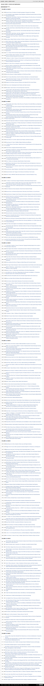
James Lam (23, 331)
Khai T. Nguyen (15, 171)
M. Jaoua (16, 245)
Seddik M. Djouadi (9, 299)
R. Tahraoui (16, 58)
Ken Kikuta (18, 39)
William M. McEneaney (10, 415)
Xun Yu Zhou (18, 239)
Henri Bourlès (8, 343)
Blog (21, 684)
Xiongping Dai (8, 291)
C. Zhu (7, 532)
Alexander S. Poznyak (26, 624)
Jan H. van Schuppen (15, 434)
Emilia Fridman (8, 33)
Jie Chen (7, 89)
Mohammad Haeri (18, 117)
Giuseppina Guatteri (9, 486)
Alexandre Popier (21, 424)
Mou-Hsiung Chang (9, 600)
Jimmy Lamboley (9, 262)
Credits (9, 684)
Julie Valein (18, 33)
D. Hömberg (8, 313)
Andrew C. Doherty (24, 418)
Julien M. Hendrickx (16, 54)
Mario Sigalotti (13, 223)
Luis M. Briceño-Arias (14, 288)
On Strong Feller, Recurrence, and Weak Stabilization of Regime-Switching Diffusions (25, 532)
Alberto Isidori (8, 304)
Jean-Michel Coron (9, 97)
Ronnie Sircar (12, 467)
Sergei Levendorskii (17, 460)
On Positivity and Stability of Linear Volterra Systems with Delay (24, 524)
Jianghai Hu (8, 82)
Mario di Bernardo (9, 109)
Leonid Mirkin (8, 386)
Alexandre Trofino (31, 470)
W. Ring (19, 313)
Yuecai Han (8, 106)
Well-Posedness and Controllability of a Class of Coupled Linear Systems (28, 421)
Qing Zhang (14, 328)
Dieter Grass (21, 182)
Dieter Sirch (17, 507)
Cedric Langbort (8, 679)
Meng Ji (13, 654)
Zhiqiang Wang (20, 272)
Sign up (42, 1)
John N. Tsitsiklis (22, 54)
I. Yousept (11, 575)
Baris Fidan (25, 660)
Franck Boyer (8, 70)
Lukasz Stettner (14, 17)
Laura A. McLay (13, 345)
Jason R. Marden (8, 676)
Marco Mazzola (13, 256)
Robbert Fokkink (13, 39)
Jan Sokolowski (14, 191)
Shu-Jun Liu (8, 326)
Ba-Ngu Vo (15, 367)
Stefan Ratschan (9, 125)
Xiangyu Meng (12, 331)
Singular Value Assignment (23, 381)
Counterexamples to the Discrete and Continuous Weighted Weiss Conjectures (24, 410)
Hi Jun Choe (14, 454)
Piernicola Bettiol (9, 157)
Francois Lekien (8, 674)
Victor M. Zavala (8, 76)
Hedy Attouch (8, 288)
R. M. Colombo (8, 535)
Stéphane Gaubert (15, 95)
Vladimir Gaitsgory (9, 391)
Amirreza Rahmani (8, 654)
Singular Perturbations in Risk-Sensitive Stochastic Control (26, 180)
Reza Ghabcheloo (8, 662)
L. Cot (7, 475)
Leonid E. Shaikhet (9, 136)
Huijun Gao (8, 331)
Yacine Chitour (8, 223)
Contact (5, 684)
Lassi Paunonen (8, 169)
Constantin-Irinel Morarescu (14, 646)
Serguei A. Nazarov (13, 209)
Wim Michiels (8, 581)
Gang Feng (19, 128)
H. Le (7, 52)
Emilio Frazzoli (26, 285)
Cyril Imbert (19, 318)
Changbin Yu (7, 660)
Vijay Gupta (13, 679)
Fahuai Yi (19, 621)
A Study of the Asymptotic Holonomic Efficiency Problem (25, 619)
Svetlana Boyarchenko (10, 460)
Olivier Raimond (14, 163)
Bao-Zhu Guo (13, 185)
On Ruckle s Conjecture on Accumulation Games (29, 39)
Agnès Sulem (14, 253)
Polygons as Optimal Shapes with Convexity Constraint (26, 262)
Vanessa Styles (20, 456)
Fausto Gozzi (19, 19)
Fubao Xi (13, 142)
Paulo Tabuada (13, 573)
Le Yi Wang (18, 122)
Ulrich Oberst (13, 343)
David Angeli (7, 638)
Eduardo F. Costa (9, 250)
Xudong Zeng (13, 258)
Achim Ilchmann (8, 165)
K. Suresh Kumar (13, 180)
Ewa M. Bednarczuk (9, 188)
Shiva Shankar (21, 155)
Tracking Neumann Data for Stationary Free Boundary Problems (29, 248)
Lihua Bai (7, 27)
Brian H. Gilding (16, 605)
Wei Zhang (12, 82)
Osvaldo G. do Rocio (9, 614)
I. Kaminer (36, 662)
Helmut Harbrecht (14, 248)
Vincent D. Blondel (9, 54)
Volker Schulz (14, 402)
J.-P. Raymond (10, 475)
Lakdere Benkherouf (9, 578)
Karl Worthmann (24, 22)
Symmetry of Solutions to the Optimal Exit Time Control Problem (25, 82)
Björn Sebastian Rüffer (17, 231)
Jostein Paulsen (12, 27)
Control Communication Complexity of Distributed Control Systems (23, 500)
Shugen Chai (8, 185)
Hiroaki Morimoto (9, 194)
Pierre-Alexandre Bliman (14, 638)
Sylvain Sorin (22, 388)
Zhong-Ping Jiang (14, 128)
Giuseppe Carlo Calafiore (10, 364)
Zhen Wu (16, 106)
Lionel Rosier (21, 97)
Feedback (27, 684)
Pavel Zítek (18, 581)
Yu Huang (12, 291)
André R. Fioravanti (24, 557)
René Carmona (8, 357)
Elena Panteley (18, 518)
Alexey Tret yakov (15, 336)
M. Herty (16, 535)
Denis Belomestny (9, 323)
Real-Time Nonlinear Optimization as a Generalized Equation (27, 76)
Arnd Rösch (13, 507)
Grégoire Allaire (8, 68)
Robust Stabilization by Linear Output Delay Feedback (31, 400)
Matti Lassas (20, 586)
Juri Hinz (16, 357)
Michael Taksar (8, 258)
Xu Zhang (13, 359)
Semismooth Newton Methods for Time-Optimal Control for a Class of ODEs (28, 218)
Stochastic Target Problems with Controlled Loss (29, 275)
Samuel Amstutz (8, 225)
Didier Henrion (28, 581)
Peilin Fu (10, 89)
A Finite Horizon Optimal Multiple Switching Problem (33, 424)
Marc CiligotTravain (15, 225)
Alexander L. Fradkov (15, 563)
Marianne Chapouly (9, 484)
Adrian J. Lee (8, 345)
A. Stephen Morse (15, 671)
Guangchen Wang (14, 348)
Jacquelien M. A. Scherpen (15, 149)
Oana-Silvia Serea (9, 397)
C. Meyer (12, 313)
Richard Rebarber (21, 565)
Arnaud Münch (14, 68)
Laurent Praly (13, 304)
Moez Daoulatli (8, 60)
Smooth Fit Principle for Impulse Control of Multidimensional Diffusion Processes (27, 560)
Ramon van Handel (9, 278)
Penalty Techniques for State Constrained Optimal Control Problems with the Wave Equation (26, 264)
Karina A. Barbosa (25, 470)
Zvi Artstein (8, 25)
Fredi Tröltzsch (14, 570)
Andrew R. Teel (24, 518)
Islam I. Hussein (15, 665)
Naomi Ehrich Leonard (15, 674)
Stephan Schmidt (9, 402)
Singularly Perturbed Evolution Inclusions (19, 147)
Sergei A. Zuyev (26, 367)
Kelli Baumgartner (28, 668)
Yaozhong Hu (8, 494)
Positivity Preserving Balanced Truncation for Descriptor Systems (25, 408)
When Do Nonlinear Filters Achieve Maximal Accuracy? (22, 278)
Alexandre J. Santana (17, 614)
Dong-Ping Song (9, 328)
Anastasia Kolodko (15, 323)
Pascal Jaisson (15, 144)
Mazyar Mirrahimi (9, 431)
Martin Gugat (8, 264)
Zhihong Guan (23, 89)
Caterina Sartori (13, 320)
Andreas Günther (15, 429)
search (13, 1)
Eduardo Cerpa (15, 220)
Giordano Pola (8, 573)
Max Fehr (13, 357)
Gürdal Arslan (19, 676)
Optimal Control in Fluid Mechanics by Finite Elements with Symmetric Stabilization (24, 568)
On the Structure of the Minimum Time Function (26, 171)
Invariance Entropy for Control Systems (24, 497)
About (2, 684)
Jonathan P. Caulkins (14, 182)
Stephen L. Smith (9, 285)
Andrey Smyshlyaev (9, 220)
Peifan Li (15, 621)
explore (6, 1)
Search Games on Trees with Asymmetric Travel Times (20, 87)
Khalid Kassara (8, 595)
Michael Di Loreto (9, 95)
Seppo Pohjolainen (15, 14)
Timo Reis (7, 408)
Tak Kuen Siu (12, 301)
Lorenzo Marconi (19, 304)
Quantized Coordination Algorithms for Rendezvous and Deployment (28, 446)
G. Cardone (8, 209)
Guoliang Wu (17, 63)
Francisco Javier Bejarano (10, 624)
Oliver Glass (15, 272)
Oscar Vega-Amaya (17, 464)
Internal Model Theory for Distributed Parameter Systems (28, 169)
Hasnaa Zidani (21, 114)
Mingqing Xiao (17, 291)
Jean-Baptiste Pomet (9, 598)
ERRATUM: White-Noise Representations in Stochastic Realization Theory (24, 174)
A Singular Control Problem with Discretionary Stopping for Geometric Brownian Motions (27, 194)
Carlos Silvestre (31, 662)
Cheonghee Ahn (8, 454)
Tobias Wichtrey (13, 611)
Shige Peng (12, 106)
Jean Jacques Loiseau (27, 95)
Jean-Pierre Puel (9, 616)
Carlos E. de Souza (18, 470)
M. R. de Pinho (13, 139)
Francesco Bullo (20, 285)
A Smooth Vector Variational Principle (26, 188)
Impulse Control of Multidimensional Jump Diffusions (29, 63)
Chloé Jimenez (15, 526)
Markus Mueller (19, 400)
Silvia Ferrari (7, 668)
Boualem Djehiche (9, 424)
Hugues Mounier (15, 204)
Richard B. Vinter (21, 157)
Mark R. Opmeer (9, 41)
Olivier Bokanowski (9, 114)
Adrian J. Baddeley (20, 367)
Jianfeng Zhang (14, 334)
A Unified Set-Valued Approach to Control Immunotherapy (21, 595)
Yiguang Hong (8, 128)
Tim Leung (8, 467)
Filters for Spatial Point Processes (35, 367)
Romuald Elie (14, 275)
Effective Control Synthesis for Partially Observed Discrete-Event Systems (28, 516)
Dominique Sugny (15, 451)
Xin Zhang (7, 301)
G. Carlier (12, 58)
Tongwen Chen (18, 331)
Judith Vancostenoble (17, 475)
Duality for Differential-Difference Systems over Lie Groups (26, 343)
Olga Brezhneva (8, 336)
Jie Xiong (19, 348)
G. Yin (11, 513)
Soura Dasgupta (20, 660)
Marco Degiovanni (9, 437)
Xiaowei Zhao (13, 421)
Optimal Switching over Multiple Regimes (28, 362)
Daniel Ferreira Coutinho (10, 470)
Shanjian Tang (8, 359)
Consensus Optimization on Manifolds (23, 644)
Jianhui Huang (8, 348)
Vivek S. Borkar (8, 174)
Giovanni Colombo (9, 171)
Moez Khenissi (21, 60)
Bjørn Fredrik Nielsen (9, 46)
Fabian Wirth (23, 231)
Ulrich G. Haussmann (16, 544)
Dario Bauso (8, 505)
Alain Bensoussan (16, 578)
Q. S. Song (8, 513)
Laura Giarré (13, 505)
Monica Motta (8, 320)
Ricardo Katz (21, 95)
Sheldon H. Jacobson (20, 345)
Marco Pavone (14, 285)
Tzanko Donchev (9, 147)
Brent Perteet (17, 668)
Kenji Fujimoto (8, 149)
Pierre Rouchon (15, 431)
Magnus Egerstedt (24, 654)
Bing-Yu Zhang (13, 602)
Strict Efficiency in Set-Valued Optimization (28, 592)
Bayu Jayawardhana (9, 228)
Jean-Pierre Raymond (9, 74)
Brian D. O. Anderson (13, 660)
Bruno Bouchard (9, 275)
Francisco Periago (20, 68)
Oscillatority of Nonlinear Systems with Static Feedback (28, 563)
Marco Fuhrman (8, 152)
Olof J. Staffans (14, 41)
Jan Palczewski (8, 17)
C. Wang (9, 52)
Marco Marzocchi (15, 437)
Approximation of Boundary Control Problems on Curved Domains (28, 191)
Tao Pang (14, 600)
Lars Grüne (8, 22)
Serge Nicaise (13, 33)
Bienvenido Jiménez (16, 592)
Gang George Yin (24, 122)
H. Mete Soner (8, 375)
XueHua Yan (8, 133)
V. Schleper (20, 535)
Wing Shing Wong (9, 500)
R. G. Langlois (23, 404)
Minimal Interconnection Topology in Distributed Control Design (26, 679)
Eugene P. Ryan (21, 165)
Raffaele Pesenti (18, 505)
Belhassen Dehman (14, 60)
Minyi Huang (8, 296)
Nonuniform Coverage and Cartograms (25, 674)
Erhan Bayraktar (8, 554)
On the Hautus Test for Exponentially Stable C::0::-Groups (24, 449)
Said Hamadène (8, 334)
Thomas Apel (8, 507)
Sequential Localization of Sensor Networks (33, 671)
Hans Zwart (12, 449)
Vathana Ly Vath (13, 362)
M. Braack (7, 568)
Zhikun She (14, 125)
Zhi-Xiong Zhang (14, 353)
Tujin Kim (7, 196)
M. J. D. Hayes (18, 404)
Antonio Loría (13, 518)
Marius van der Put (15, 155)
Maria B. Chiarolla (9, 544)
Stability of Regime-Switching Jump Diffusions (23, 142)
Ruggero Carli (8, 446)
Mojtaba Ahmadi (12, 404)
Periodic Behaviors (28, 155)
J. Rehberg (16, 313)
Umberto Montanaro (16, 109)
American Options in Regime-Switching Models (29, 460)
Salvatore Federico (9, 19)
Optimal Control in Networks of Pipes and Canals (31, 535)
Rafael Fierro (12, 668)
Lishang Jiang (11, 621)
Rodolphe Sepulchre (13, 644)
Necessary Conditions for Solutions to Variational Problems (27, 256)
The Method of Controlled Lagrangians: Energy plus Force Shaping (23, 12)
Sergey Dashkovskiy (9, 231)
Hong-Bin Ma (8, 589)
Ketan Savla (7, 657)
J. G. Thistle (8, 516)
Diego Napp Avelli (9, 155)
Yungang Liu (13, 133)
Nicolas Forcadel (15, 114)
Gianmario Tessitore (21, 152)
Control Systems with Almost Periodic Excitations (25, 611)
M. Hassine (12, 245)
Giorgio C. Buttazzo (9, 526)
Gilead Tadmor (13, 386)
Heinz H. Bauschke (9, 394)
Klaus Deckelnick (9, 429)
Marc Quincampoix (16, 388)
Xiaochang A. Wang (14, 381)
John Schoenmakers (22, 323)
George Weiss (8, 421)
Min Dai (7, 621)
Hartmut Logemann (15, 165)
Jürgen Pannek (12, 22)
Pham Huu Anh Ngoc (9, 524)
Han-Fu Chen (8, 237)
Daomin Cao (11, 196)
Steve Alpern (8, 39)
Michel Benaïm (8, 163)
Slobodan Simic (13, 619)
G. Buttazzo (8, 58)
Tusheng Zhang (8, 502)
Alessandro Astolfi (15, 250)
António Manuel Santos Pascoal (22, 662)
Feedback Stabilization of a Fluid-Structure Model (22, 74)
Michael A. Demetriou (8, 665)
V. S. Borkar (8, 180)
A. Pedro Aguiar (14, 662)
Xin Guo (13, 63)
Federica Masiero (15, 152)
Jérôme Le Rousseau (20, 70)
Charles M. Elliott (15, 456)
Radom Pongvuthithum (10, 491)
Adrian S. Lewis (8, 270)
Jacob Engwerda (9, 201)
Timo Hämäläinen (9, 14)
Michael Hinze (20, 429)
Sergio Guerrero (15, 97)
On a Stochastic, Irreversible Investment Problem (28, 544)
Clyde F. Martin (8, 381)
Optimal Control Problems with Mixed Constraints (25, 139)
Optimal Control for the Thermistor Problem (28, 313)
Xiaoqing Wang (8, 351)
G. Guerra (13, 535)
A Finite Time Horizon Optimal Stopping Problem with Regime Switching (23, 52)
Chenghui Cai (22, 668)
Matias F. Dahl (8, 586)
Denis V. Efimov (8, 563)
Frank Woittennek (9, 204)
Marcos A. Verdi (23, 614)
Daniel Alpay (8, 30)
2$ (27, 614)
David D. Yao (20, 351)
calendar (10, 1)
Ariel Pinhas (18, 30)
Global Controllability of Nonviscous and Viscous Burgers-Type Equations (25, 484)
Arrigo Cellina (8, 256)
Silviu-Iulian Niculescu (16, 89)
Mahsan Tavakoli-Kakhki (10, 117)
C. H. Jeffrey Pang (15, 270)
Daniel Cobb (8, 120)
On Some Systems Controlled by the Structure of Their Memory (29, 58)
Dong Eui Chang (9, 12)
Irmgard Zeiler (8, 182)
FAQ (23, 684)
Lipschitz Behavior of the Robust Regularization (26, 270)
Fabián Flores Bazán (9, 592)
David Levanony (13, 30)
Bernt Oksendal (8, 253)
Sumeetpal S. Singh (9, 367)
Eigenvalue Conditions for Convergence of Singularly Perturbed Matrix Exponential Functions (26, 120)
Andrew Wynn (8, 410)
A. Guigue (7, 404)
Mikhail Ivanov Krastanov (10, 370)
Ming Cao (10, 671)
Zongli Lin (11, 65)
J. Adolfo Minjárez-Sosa (10, 464)
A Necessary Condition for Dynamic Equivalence (21, 598)
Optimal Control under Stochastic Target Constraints (30, 318)
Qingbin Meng (17, 301)
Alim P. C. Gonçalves (17, 557)
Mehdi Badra (8, 510)
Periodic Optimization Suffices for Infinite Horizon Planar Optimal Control (26, 25)
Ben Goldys (15, 19)
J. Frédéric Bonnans (9, 144)
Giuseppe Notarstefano (13, 657)
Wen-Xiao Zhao (13, 237)
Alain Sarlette (7, 644)
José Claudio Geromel (10, 557)
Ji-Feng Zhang (13, 122)
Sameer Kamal (8, 49)
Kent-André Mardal (17, 46)
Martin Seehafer (18, 22)
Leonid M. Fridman (18, 624)
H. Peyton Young (14, 676)
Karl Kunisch (13, 218)
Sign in (40, 1)
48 (6, 9)
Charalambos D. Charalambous (18, 299)
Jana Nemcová (8, 434)
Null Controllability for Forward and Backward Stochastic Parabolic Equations (28, 359)
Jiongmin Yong (8, 233)
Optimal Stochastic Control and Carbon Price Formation (28, 357)
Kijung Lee (18, 454)
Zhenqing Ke (8, 565)
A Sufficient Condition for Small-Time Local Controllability (24, 370)
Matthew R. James (17, 418)
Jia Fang (6, 671)
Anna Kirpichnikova (14, 586)
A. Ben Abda (8, 245)
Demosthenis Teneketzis (16, 462)
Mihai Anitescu (14, 76)
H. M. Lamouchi (13, 516)
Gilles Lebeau (15, 551)
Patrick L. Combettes (22, 288)
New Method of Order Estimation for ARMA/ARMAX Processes (27, 237)
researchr (2, 1)
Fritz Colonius (8, 497)
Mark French (8, 400)
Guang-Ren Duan (16, 65)
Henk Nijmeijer (23, 581)
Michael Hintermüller (9, 130)
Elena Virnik (12, 408)
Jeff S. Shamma (25, 676)
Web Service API (16, 684)
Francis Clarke (8, 139)
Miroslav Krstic (21, 220)
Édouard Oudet (21, 526)
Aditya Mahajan (8, 462)
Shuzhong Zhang (14, 351)
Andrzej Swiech (13, 239)
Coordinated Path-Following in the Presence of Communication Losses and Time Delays (24, 664)
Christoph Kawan (14, 497)
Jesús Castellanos (9, 198)
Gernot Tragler (25, 182)
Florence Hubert (13, 70)
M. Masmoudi (20, 245)
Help (12, 684)
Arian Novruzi (14, 262)
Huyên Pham (8, 362)
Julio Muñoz (15, 198)
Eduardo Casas (8, 191)
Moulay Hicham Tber (16, 130)
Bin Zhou (7, 65)
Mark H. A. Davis (9, 63)
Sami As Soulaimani (9, 388)
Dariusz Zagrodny (16, 188)
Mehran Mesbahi (18, 654)
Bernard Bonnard (9, 451)
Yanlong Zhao (8, 122)
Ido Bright (11, 25)
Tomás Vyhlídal (13, 581)
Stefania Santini (22, 109)
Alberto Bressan (14, 157)
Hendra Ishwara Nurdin (10, 418)
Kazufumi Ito (8, 218)
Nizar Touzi (19, 275)
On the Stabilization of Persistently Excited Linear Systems (26, 223)
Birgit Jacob (8, 449)
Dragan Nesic (8, 518)
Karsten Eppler (8, 248)
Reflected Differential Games (17, 397)
